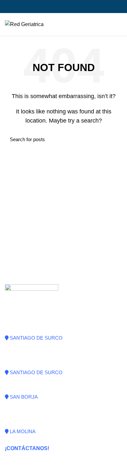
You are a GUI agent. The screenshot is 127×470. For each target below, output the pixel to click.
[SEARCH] (113, 139)
